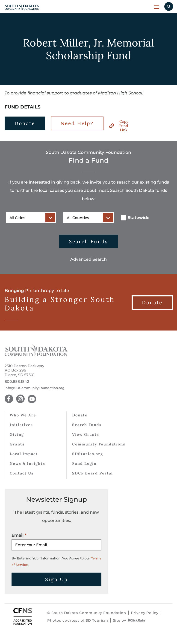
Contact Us (22, 473)
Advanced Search (88, 259)
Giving (17, 434)
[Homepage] (36, 354)
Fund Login (84, 463)
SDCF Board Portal (92, 473)
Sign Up (56, 579)
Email (18, 535)
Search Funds (88, 241)
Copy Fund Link (123, 125)
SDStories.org (87, 453)
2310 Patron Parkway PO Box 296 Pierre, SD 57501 (24, 370)
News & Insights (27, 463)
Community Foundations (98, 444)
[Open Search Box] (168, 6)
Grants (17, 444)
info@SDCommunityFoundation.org (35, 388)
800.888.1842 (17, 381)
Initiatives (21, 424)
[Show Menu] (157, 7)
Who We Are (23, 415)
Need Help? (77, 123)
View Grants (85, 434)
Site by (120, 620)
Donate (25, 123)
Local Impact (24, 453)
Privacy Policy (144, 613)
